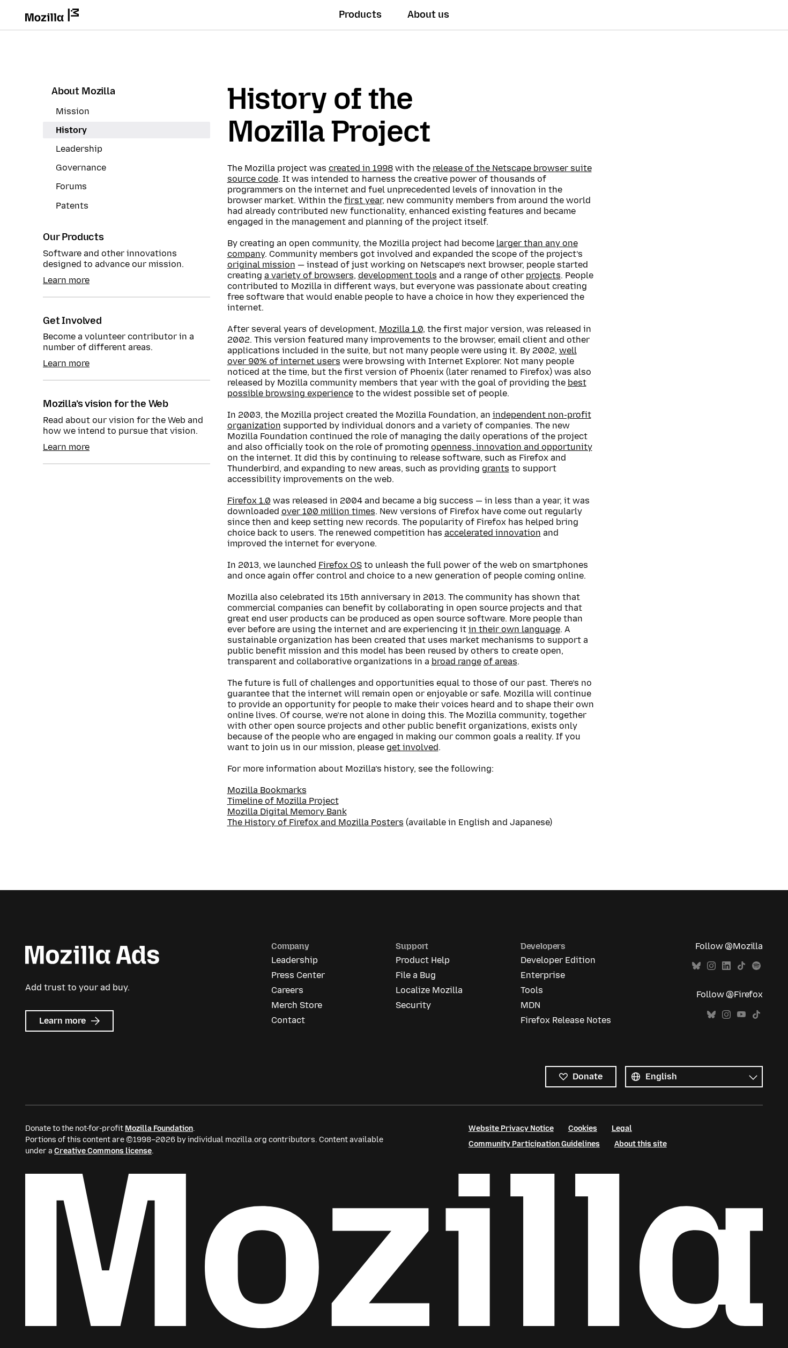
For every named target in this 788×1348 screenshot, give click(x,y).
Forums (71, 186)
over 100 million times (328, 511)
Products (360, 14)
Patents (72, 206)
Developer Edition (558, 960)
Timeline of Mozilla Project (283, 801)
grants (495, 468)
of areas (500, 661)
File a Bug (416, 975)
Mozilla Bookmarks (267, 790)
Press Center (298, 975)
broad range (456, 661)
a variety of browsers (309, 275)
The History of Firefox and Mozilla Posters (315, 822)
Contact (288, 1020)
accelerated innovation (492, 533)
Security (413, 1005)
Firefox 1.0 (249, 500)
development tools (397, 275)
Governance (81, 167)
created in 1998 (361, 168)
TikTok (741, 966)
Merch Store (296, 1005)
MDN (530, 1005)
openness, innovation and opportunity (511, 447)
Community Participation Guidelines (534, 1144)
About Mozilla (83, 91)
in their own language (514, 629)
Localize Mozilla (429, 990)
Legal (622, 1128)
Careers (287, 990)
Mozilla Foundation (159, 1128)
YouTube (741, 1014)
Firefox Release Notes (566, 1020)
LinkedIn (726, 966)
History (71, 130)
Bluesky (696, 966)
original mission (261, 265)
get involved (412, 747)
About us (428, 14)
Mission (73, 111)
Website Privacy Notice (511, 1128)
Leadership (79, 149)
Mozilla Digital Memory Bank (287, 811)
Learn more (66, 280)
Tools (532, 990)
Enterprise (543, 975)
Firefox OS (340, 565)
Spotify (756, 966)
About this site (640, 1144)
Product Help (423, 960)
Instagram (711, 966)
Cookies (582, 1128)
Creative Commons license (103, 1151)
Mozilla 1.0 (401, 329)
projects (543, 275)
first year (363, 200)
